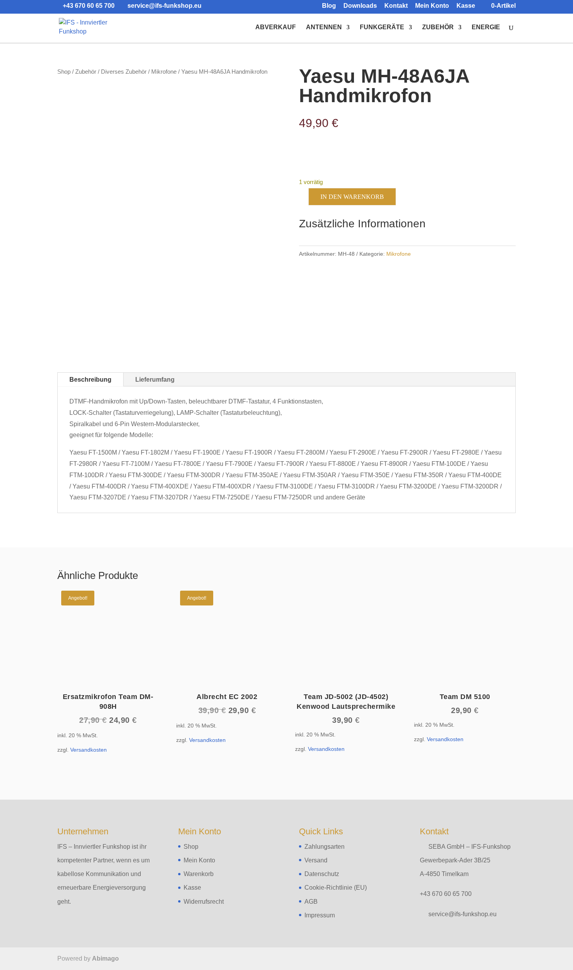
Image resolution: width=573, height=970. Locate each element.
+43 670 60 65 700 (446, 893)
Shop (64, 72)
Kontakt (396, 6)
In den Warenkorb (352, 196)
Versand (315, 860)
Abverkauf (275, 27)
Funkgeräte (382, 27)
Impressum (319, 915)
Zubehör (438, 27)
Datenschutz (321, 874)
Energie (486, 27)
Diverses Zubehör (124, 72)
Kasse (465, 6)
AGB (311, 901)
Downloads (360, 6)
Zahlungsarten (324, 846)
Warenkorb (199, 874)
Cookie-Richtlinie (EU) (335, 887)
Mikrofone (164, 72)
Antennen (324, 27)
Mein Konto (432, 6)
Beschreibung (90, 379)
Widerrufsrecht (204, 901)
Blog (329, 6)
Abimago (105, 958)
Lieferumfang (155, 379)
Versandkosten (88, 750)
